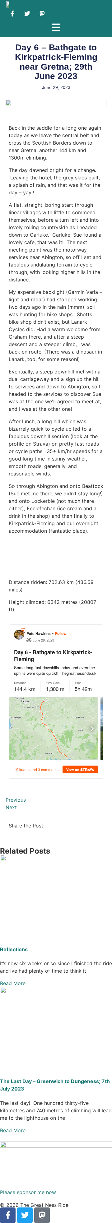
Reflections (14, 949)
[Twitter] (27, 13)
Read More (13, 983)
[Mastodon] (42, 13)
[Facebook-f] (12, 13)
